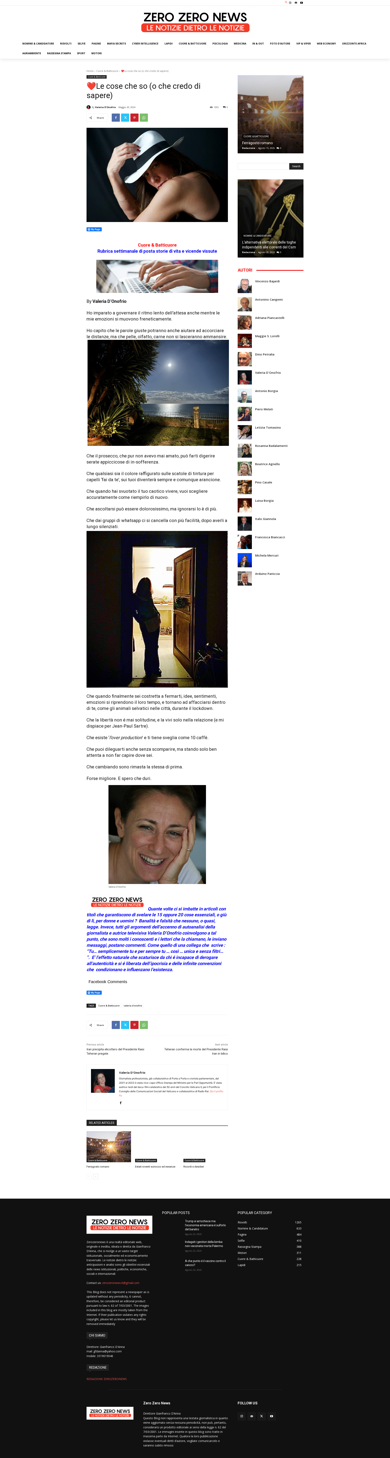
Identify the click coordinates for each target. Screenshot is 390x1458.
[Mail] (296, 3)
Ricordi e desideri (193, 1166)
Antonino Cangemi (269, 299)
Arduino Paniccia (267, 574)
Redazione (248, 147)
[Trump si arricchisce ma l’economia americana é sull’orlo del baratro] (172, 1226)
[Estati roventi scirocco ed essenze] (157, 1146)
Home (90, 71)
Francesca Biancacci (270, 537)
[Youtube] (301, 3)
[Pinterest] (134, 118)
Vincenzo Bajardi (267, 281)
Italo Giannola (265, 519)
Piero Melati (264, 409)
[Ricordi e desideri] (205, 1146)
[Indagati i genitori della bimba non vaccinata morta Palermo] (172, 1247)
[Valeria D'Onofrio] (89, 107)
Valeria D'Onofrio (105, 107)
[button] (286, 2)
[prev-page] (89, 1176)
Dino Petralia (264, 354)
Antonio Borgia (266, 391)
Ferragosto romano (98, 1166)
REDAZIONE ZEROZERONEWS (107, 1379)
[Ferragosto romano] (109, 1146)
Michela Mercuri (266, 555)
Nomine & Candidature (258, 235)
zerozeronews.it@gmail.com (120, 1283)
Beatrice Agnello (267, 464)
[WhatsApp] (144, 118)
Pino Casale (263, 482)
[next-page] (95, 1176)
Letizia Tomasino (268, 427)
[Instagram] (290, 3)
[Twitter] (125, 118)
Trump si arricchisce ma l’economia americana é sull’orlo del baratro (205, 1225)
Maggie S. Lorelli (267, 336)
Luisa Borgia (264, 501)
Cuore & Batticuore (107, 71)
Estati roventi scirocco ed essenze (155, 1166)
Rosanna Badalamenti (271, 446)
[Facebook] (116, 118)
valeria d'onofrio (133, 1005)
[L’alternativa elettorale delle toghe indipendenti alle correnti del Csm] (270, 218)
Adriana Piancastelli (269, 318)
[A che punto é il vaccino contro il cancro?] (172, 1266)
